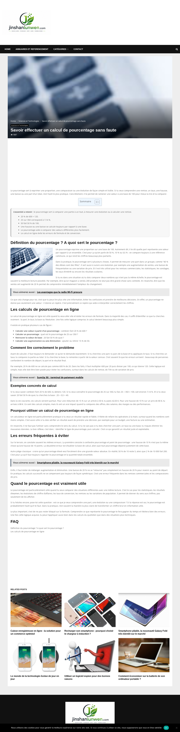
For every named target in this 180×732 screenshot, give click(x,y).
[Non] (176, 727)
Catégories (59, 49)
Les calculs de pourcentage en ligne (27, 531)
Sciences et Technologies (19, 125)
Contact (78, 49)
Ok (166, 728)
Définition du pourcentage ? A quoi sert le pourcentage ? (37, 528)
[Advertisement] (127, 22)
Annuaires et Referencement (32, 49)
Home (8, 49)
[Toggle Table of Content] (96, 202)
